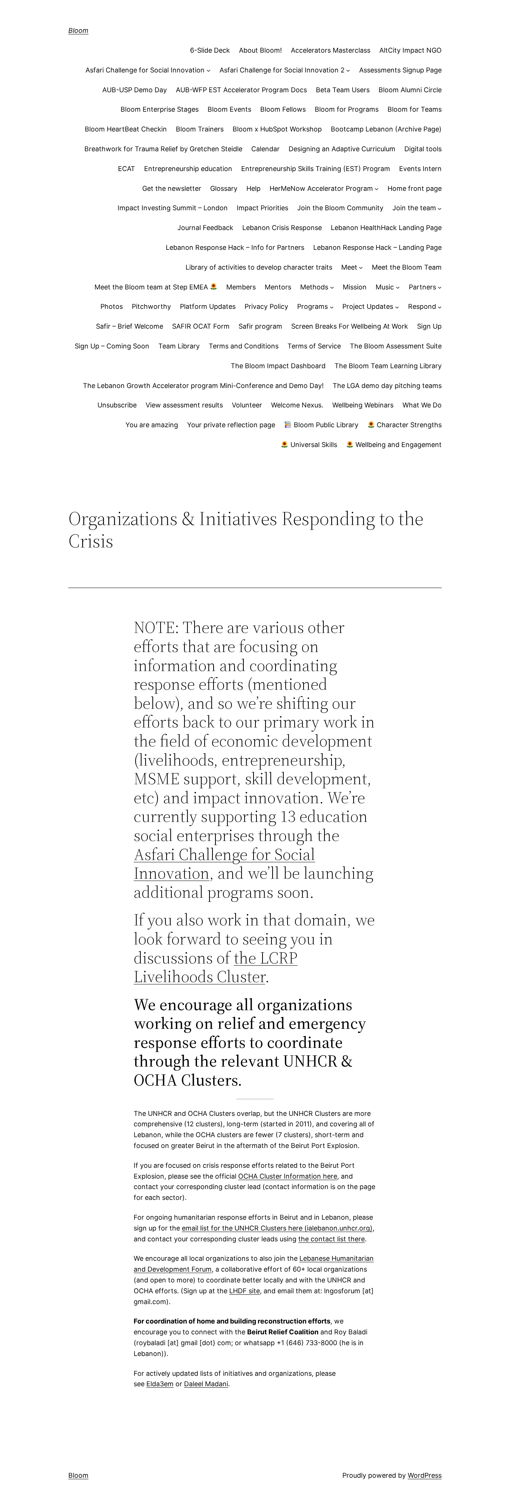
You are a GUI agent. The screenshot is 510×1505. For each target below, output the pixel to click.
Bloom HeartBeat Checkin (126, 129)
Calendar (265, 149)
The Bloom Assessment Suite (396, 346)
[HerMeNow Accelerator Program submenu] (376, 189)
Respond (422, 306)
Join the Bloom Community (340, 208)
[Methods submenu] (332, 287)
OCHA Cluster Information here (287, 1176)
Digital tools (423, 149)
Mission (355, 287)
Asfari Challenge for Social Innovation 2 (282, 70)
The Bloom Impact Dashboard (278, 366)
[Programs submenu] (332, 307)
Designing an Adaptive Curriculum (342, 149)
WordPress (425, 1475)
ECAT (126, 169)
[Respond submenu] (440, 307)
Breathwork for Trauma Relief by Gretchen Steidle (163, 149)
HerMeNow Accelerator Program (321, 188)
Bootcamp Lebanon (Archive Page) (386, 129)
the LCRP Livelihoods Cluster (216, 967)
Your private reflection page (231, 425)
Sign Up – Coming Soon (112, 346)
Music (385, 287)
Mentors (278, 287)
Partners (422, 287)
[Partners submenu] (440, 287)
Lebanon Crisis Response (282, 228)
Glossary (223, 188)
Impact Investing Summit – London (173, 208)
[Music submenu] (398, 287)
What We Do (422, 405)
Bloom (78, 30)
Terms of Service (314, 346)
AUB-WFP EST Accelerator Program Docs (241, 90)
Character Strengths (408, 425)
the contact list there (331, 1239)
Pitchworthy (151, 306)
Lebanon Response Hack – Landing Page (377, 247)
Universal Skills (313, 445)
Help (253, 188)
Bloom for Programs (347, 109)
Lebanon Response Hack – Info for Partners (235, 247)
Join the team (414, 208)
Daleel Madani (206, 1384)
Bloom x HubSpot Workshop (277, 129)
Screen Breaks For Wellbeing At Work (349, 326)
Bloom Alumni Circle (410, 90)
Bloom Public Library (325, 425)
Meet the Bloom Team (407, 267)
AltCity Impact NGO (410, 50)
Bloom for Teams (415, 109)
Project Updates (367, 306)
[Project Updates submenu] (397, 307)
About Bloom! (260, 50)
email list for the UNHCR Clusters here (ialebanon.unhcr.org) (277, 1228)
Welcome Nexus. (297, 405)
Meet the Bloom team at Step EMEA (152, 287)
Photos (111, 306)
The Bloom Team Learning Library (388, 366)
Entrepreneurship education (188, 169)
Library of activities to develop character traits (259, 267)
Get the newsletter (171, 188)
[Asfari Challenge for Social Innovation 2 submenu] (348, 70)
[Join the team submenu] (440, 208)
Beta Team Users (343, 90)
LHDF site (244, 1291)
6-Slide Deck (210, 50)
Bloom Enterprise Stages (160, 109)
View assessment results (184, 405)
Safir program (260, 326)
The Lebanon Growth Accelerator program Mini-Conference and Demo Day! (203, 386)
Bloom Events (229, 109)
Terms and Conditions (244, 346)
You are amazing (151, 425)
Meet (349, 267)
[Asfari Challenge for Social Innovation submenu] (208, 70)
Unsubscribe (117, 405)
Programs (312, 306)
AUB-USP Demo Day (134, 90)
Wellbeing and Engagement (398, 445)
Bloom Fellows (283, 109)
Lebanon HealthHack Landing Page (386, 228)
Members (241, 287)
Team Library (179, 346)
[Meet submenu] (361, 268)
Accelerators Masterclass (330, 50)
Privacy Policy (266, 306)
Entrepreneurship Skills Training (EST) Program (315, 169)
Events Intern (420, 169)
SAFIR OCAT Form (201, 326)
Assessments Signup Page (400, 70)
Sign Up (429, 326)
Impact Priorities (262, 208)
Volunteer (247, 405)
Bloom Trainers (200, 129)
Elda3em (160, 1384)
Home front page (415, 188)
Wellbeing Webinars (363, 405)
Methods (314, 287)
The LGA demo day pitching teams (387, 386)
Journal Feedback (205, 228)
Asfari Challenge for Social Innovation (145, 70)
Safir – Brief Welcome (129, 326)
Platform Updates (208, 306)
